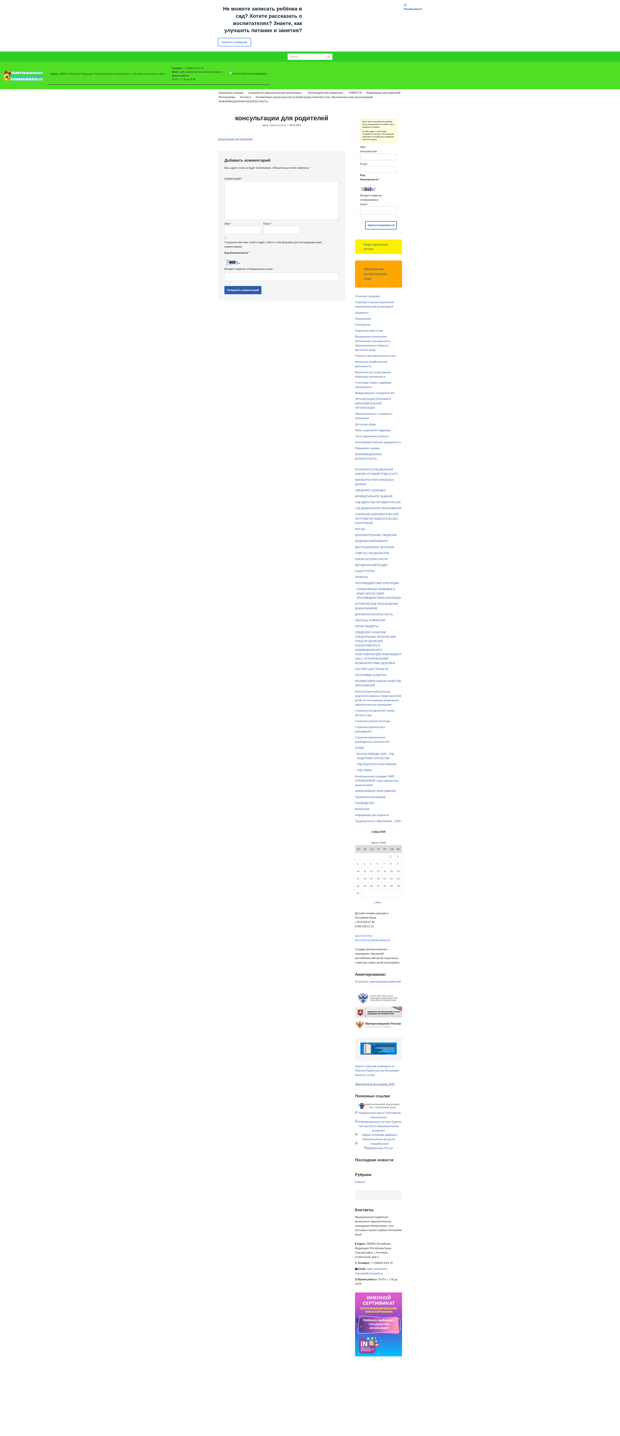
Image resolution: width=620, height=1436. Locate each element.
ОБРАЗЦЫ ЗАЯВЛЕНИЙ (370, 620)
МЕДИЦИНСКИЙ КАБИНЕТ (372, 541)
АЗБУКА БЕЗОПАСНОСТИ (371, 559)
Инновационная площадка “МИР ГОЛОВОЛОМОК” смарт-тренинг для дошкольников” (376, 780)
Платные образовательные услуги (375, 355)
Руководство (362, 324)
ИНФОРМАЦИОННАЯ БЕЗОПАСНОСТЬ (243, 101)
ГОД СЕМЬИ (364, 770)
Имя (227, 223)
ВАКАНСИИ (362, 809)
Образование (363, 318)
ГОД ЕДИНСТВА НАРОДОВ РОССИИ (378, 502)
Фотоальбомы (227, 97)
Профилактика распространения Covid (375, 274)
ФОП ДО (360, 529)
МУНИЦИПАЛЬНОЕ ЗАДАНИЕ (374, 496)
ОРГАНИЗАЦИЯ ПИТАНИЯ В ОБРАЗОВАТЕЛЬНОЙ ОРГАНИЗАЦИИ (373, 403)
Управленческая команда (370, 797)
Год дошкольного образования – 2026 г (378, 821)
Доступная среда (365, 424)
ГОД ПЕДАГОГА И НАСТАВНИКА (377, 764)
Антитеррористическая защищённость (378, 442)
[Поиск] (328, 56)
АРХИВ (359, 748)
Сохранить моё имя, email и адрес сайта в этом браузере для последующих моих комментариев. (273, 244)
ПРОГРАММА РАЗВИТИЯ (370, 675)
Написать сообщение (234, 42)
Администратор (278, 125)
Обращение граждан (231, 92)
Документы (361, 312)
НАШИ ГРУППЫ (365, 571)
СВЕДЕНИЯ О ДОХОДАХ (370, 490)
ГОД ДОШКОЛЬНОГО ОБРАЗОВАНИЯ (378, 508)
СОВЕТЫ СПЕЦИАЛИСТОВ (372, 553)
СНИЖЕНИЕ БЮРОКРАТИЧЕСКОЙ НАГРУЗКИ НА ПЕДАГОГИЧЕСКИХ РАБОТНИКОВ (376, 518)
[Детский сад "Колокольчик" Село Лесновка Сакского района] (22, 75)
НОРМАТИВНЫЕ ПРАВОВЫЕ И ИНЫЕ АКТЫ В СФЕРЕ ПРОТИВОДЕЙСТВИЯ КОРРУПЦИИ (379, 593)
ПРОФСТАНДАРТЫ (367, 626)
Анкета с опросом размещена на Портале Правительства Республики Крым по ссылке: (377, 1070)
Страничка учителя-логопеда (372, 721)
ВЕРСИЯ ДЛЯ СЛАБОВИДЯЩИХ (249, 74)
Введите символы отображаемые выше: (248, 269)
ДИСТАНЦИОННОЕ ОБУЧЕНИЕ (374, 547)
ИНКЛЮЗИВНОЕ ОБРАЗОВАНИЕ (375, 791)
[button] (302, 93)
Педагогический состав (369, 330)
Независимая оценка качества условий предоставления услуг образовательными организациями (314, 97)
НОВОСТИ (355, 92)
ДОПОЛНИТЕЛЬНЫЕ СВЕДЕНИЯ (376, 535)
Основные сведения (367, 296)
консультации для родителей (235, 139)
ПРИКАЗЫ (361, 577)
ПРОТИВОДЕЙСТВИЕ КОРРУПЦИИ (377, 583)
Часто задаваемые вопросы (372, 436)
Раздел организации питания (376, 246)
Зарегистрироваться (380, 225)
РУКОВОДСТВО (364, 803)
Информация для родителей (383, 92)
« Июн (377, 902)
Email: (363, 164)
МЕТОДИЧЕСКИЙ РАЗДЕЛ (371, 565)
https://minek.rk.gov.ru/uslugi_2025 (375, 1084)
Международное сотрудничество (374, 393)
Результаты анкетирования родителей (378, 981)
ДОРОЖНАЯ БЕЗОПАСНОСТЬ (374, 614)
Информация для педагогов (372, 815)
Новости (360, 1182)
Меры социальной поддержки (373, 430)
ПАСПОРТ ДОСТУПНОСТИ (371, 669)
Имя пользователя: (368, 149)
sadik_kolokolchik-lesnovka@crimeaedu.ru (201, 72)
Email (267, 223)
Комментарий (233, 178)
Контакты (245, 97)
